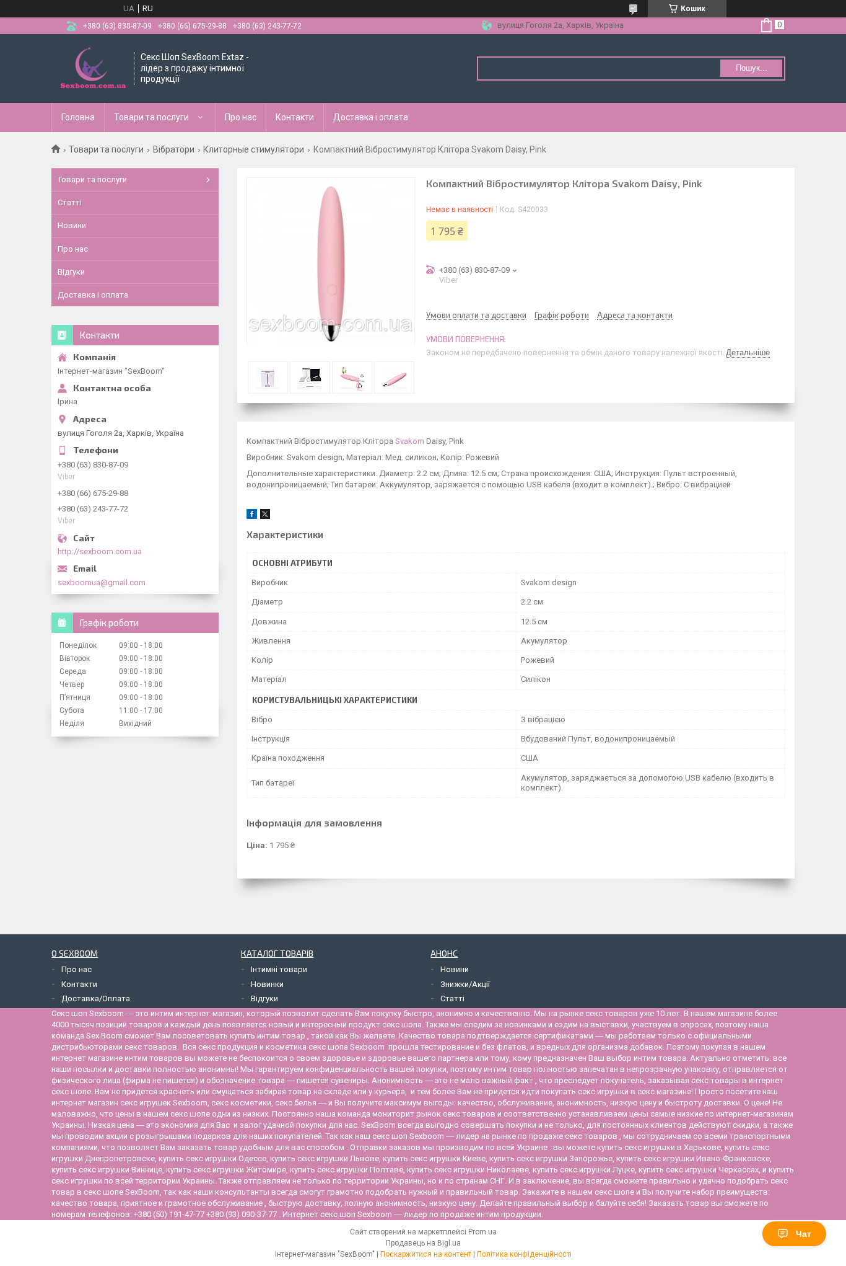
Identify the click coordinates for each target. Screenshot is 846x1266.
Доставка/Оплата (95, 998)
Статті (70, 202)
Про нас (240, 117)
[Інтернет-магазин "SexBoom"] (93, 68)
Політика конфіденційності (524, 1254)
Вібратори (173, 149)
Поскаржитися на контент (425, 1254)
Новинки (267, 984)
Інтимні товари (279, 969)
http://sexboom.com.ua (100, 551)
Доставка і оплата (370, 117)
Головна (78, 117)
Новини (72, 225)
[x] (265, 516)
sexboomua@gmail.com (102, 582)
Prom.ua (482, 1232)
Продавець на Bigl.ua (423, 1243)
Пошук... (751, 68)
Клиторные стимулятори (253, 149)
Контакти (295, 117)
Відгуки (71, 272)
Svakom (409, 441)
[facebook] (251, 516)
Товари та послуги (151, 117)
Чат (803, 1234)
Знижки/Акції (465, 984)
